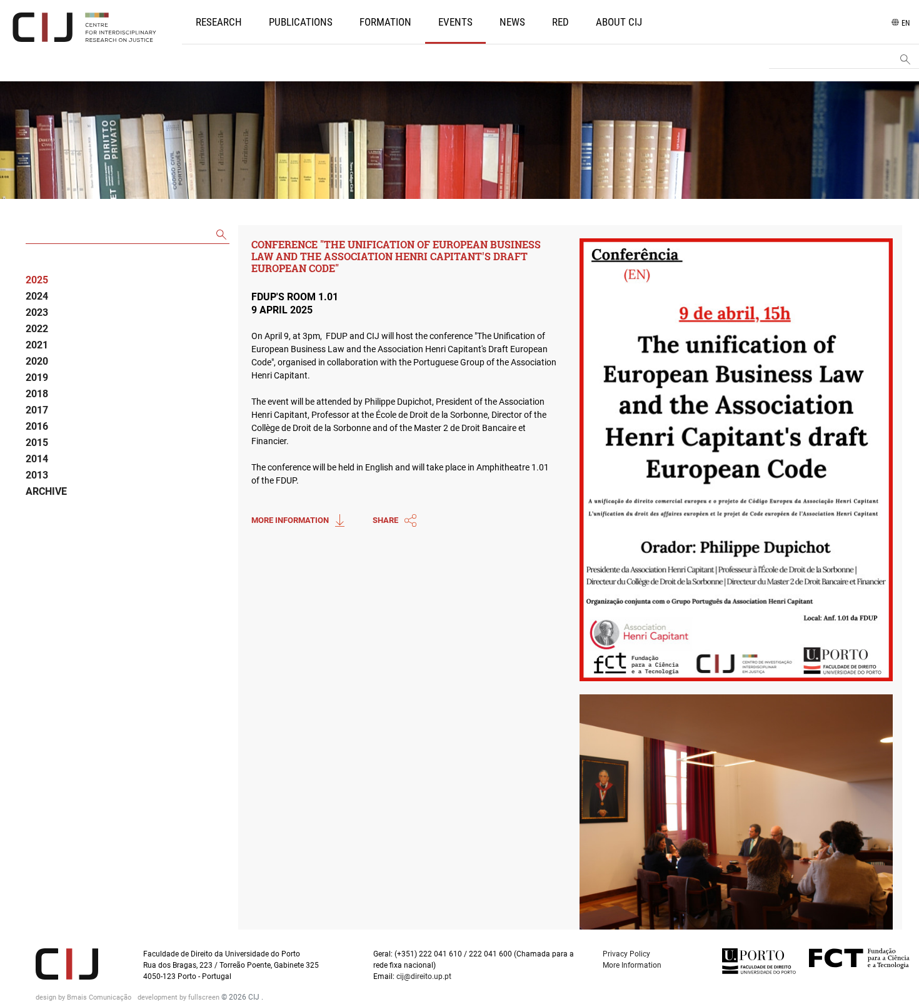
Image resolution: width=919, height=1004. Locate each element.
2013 (37, 475)
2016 (37, 426)
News (512, 22)
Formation (385, 22)
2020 (37, 361)
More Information (632, 965)
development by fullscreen (179, 997)
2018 (37, 394)
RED (560, 22)
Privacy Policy (626, 954)
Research (219, 22)
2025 (37, 280)
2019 (37, 377)
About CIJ (619, 22)
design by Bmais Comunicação (84, 997)
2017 (37, 410)
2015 (37, 443)
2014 (37, 459)
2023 (37, 312)
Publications (301, 22)
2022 (37, 329)
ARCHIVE (46, 491)
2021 (37, 345)
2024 (37, 296)
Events (455, 22)
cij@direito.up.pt (424, 976)
